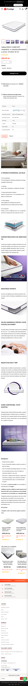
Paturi (2, 609)
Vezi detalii (5, 85)
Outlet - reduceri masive (6, 653)
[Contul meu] (22, 9)
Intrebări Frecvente (5, 642)
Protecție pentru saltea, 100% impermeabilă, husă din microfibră (7, 563)
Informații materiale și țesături (7, 644)
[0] (25, 9)
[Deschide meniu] (2, 8)
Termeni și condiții (5, 639)
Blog (9, 684)
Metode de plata (4, 628)
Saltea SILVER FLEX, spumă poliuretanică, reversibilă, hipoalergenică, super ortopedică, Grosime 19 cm (21, 529)
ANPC (16, 684)
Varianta (3, 65)
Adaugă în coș (14, 73)
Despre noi (3, 626)
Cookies (12, 684)
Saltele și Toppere (5, 612)
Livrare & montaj (4, 633)
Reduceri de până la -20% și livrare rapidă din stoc (11, 651)
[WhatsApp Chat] (25, 679)
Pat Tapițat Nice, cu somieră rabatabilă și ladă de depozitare (22, 563)
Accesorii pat (4, 614)
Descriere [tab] (4, 136)
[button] (4, 54)
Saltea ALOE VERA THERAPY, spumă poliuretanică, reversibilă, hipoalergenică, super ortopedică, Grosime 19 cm (7, 529)
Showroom (3, 630)
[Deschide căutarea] (20, 9)
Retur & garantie (4, 635)
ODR (18, 684)
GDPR (2, 637)
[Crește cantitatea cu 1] (10, 62)
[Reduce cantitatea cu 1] (2, 62)
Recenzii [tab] (11, 136)
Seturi (2, 616)
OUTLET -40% (4, 618)
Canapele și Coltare (5, 607)
